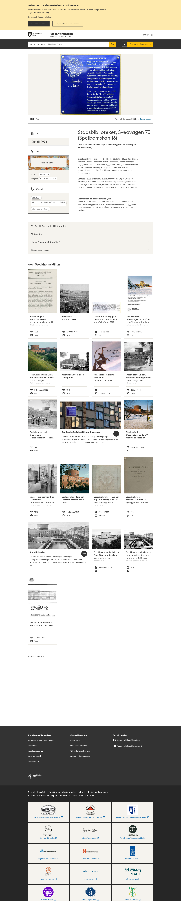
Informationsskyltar (39, 209)
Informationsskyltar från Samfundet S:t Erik (48, 202)
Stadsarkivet (32, 762)
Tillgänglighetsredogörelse (80, 751)
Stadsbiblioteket (34, 756)
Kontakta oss (75, 740)
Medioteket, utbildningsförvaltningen (41, 740)
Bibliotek (35, 198)
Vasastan (43, 174)
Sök (112, 44)
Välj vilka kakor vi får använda (67, 24)
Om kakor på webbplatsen (80, 756)
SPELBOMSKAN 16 (47, 178)
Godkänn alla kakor (38, 24)
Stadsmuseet (145, 119)
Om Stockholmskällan (78, 746)
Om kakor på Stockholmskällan (39, 17)
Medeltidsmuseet (34, 751)
